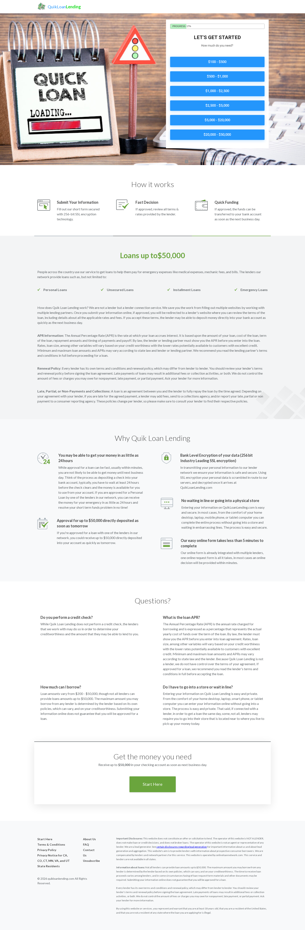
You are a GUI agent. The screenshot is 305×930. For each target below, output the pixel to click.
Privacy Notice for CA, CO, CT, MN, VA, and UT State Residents (53, 861)
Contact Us (89, 852)
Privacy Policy (46, 850)
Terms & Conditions (51, 844)
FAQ (86, 844)
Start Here (152, 784)
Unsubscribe (89, 860)
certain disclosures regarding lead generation (181, 846)
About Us (89, 839)
